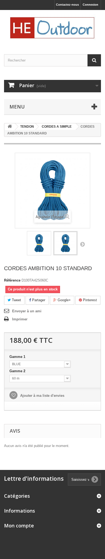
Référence (12, 280)
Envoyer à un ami (26, 311)
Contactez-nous (67, 4)
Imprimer (19, 319)
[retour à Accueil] (10, 126)
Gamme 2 (17, 371)
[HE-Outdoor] (52, 27)
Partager (38, 300)
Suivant (82, 244)
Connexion (90, 4)
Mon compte (19, 525)
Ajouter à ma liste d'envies (41, 396)
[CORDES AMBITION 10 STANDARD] (39, 243)
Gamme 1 (17, 357)
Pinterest (89, 300)
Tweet (16, 300)
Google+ (64, 300)
